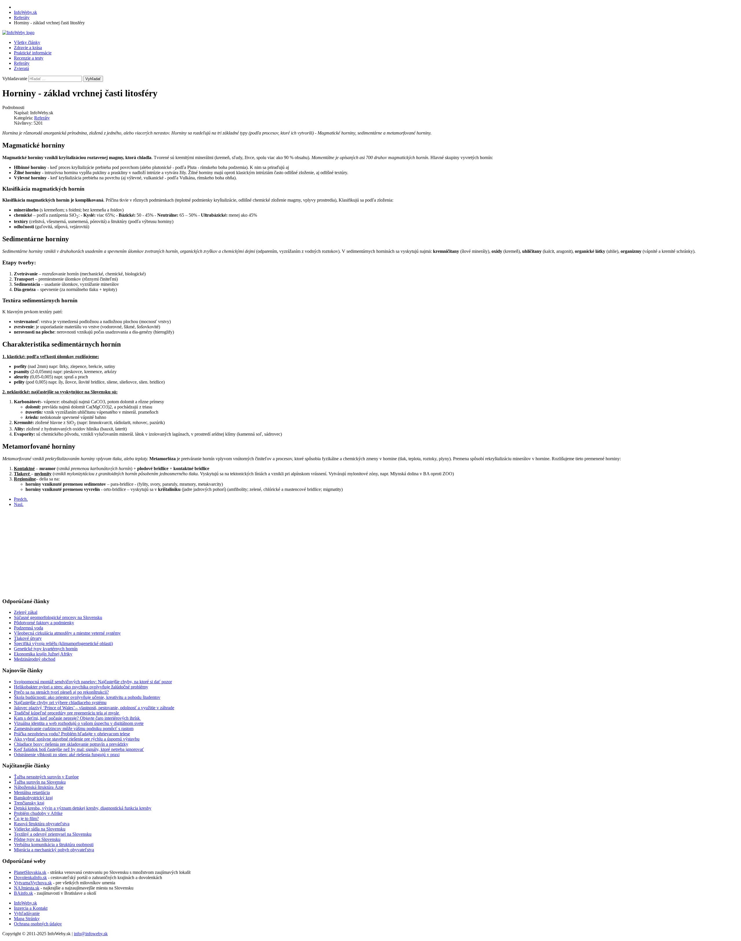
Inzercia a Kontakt (30, 908)
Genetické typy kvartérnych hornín (46, 648)
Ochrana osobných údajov (38, 923)
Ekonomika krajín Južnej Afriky (43, 653)
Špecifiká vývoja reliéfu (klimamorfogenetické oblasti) (63, 643)
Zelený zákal (25, 612)
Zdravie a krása (28, 47)
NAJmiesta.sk (26, 887)
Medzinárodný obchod (34, 659)
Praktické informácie (33, 52)
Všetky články (27, 42)
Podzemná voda (28, 627)
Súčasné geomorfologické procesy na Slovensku (58, 617)
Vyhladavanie (14, 78)
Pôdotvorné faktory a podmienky (44, 622)
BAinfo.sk (23, 893)
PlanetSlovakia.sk (30, 872)
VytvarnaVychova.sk (33, 882)
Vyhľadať (93, 79)
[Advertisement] (176, 552)
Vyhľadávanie (27, 913)
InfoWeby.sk (25, 903)
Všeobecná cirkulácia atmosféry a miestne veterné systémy (67, 633)
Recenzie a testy (28, 58)
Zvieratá (21, 68)
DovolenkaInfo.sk (30, 877)
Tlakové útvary (28, 638)
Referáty (22, 63)
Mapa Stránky (27, 918)
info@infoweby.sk (91, 933)
